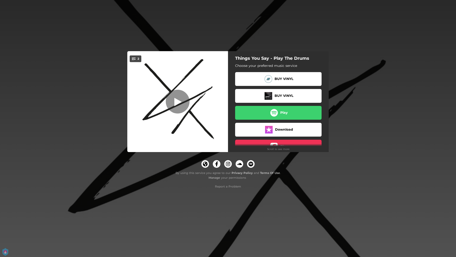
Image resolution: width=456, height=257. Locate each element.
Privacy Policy (242, 173)
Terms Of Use (270, 173)
